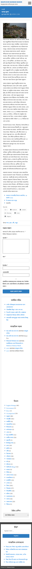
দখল (7, 223)
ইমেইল (5, 265)
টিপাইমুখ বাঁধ (9, 443)
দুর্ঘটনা (7, 448)
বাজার (8, 469)
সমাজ (7, 499)
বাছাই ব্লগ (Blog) (10, 467)
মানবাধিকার (9, 477)
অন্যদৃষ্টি (3, 9)
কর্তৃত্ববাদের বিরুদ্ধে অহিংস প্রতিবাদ (15, 315)
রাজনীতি (8, 480)
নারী (7, 451)
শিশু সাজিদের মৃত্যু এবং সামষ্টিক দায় (15, 562)
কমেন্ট (5, 238)
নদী (13, 223)
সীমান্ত (8, 504)
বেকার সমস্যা (9, 475)
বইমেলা (8, 464)
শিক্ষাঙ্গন (8, 488)
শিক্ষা (7, 485)
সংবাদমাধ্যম (9, 496)
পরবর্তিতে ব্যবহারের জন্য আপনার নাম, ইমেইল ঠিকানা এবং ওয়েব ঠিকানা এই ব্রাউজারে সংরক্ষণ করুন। (16, 283)
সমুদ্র (16, 223)
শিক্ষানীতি (8, 491)
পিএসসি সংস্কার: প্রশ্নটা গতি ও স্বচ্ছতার (16, 312)
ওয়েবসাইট (6, 272)
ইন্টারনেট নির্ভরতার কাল (12, 341)
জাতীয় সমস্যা (9, 437)
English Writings (11, 405)
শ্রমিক (7, 493)
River (7, 411)
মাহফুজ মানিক (6, 14)
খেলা (7, 432)
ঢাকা (7, 445)
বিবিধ (7, 472)
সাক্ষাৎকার (9, 502)
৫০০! (7, 348)
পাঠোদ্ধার (8, 459)
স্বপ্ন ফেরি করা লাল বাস (12, 331)
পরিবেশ (8, 456)
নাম (4, 257)
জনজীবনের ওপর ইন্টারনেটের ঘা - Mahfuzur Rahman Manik (15, 344)
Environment (10, 408)
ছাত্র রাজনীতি (9, 435)
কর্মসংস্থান (9, 429)
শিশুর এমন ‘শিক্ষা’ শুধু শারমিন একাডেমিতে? (17, 547)
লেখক (8, 483)
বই (7, 461)
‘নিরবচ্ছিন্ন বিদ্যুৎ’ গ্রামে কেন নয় (14, 310)
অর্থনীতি (8, 421)
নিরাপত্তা (8, 453)
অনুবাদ (8, 416)
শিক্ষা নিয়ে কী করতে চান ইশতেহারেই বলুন (16, 559)
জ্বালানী (8, 440)
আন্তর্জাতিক (9, 424)
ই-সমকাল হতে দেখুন (11, 200)
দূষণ (10, 223)
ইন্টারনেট (8, 427)
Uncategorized (10, 413)
